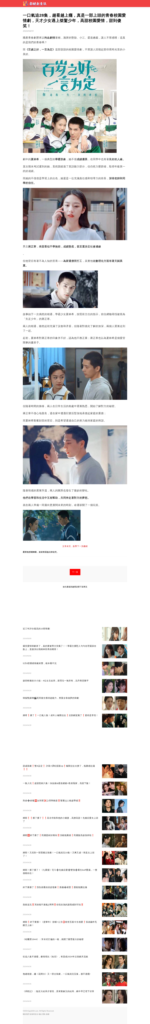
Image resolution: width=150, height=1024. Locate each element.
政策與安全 (34, 1014)
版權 (47, 1014)
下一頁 (75, 572)
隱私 (44, 1014)
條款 (40, 1014)
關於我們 (26, 1014)
